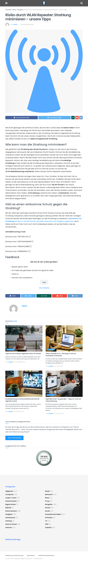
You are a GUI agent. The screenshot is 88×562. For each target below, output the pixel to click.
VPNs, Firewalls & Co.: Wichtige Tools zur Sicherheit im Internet (61, 354)
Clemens (10, 362)
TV (46, 521)
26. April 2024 (59, 413)
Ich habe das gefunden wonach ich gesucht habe (32, 270)
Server (47, 511)
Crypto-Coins (10, 498)
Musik (47, 491)
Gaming (8, 521)
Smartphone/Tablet (53, 514)
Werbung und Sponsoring (14, 555)
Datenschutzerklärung (46, 555)
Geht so (15, 274)
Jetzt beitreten (14, 438)
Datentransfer (11, 501)
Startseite (8, 10)
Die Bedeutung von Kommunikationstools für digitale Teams (22, 400)
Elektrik (8, 508)
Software (48, 518)
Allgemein (10, 349)
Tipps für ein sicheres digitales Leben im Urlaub (23, 353)
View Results (44, 288)
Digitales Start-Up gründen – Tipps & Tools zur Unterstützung (63, 400)
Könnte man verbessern (22, 277)
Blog (14, 10)
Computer (9, 494)
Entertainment (11, 511)
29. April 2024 (19, 411)
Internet (8, 527)
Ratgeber (20, 10)
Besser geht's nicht (20, 267)
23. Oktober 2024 (20, 362)
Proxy (47, 501)
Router (47, 508)
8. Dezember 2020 (27, 24)
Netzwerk (48, 494)
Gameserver (10, 518)
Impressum (31, 555)
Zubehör (48, 527)
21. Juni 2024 (59, 366)
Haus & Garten (11, 524)
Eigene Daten (10, 504)
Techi (15, 24)
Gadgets (8, 514)
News (47, 498)
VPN (46, 524)
